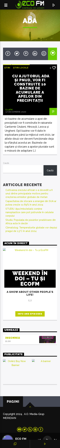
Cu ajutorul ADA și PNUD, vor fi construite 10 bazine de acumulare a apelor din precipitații (31, 88)
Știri (7, 67)
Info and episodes (30, 314)
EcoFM (9, 109)
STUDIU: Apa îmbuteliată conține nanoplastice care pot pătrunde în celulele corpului (30, 212)
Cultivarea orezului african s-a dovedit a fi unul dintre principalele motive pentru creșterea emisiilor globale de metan (29, 193)
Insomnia (12, 337)
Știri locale (20, 67)
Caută (6, 163)
